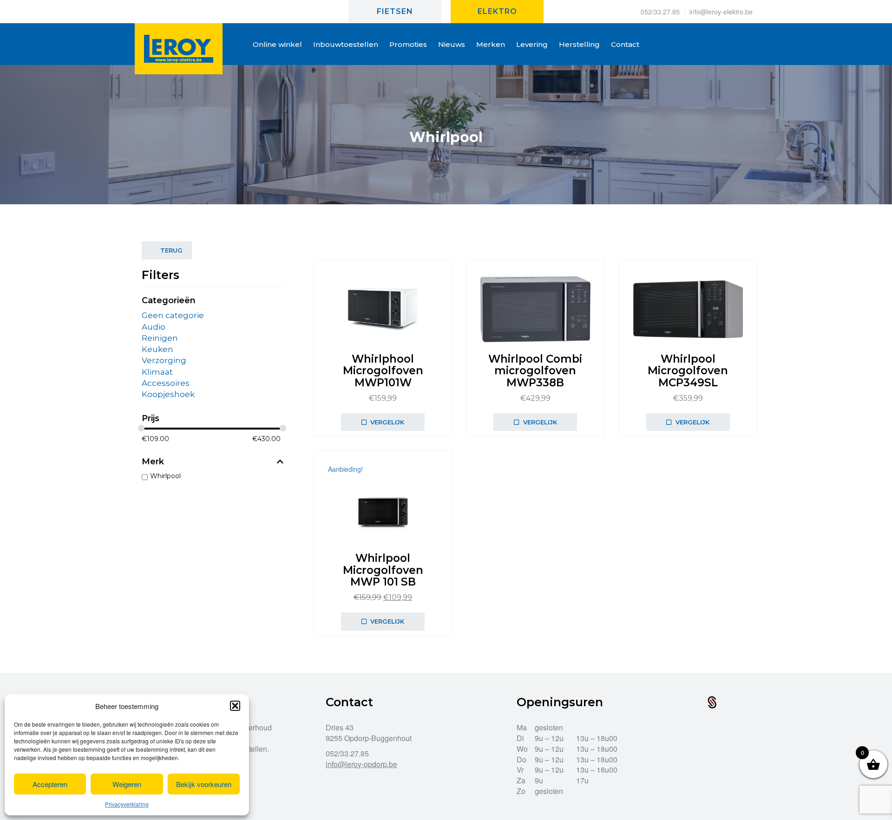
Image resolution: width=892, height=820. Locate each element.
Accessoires (166, 383)
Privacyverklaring (127, 804)
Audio (153, 327)
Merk (153, 462)
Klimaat (157, 372)
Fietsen (395, 11)
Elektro (497, 11)
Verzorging (164, 360)
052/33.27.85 (660, 11)
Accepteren (50, 784)
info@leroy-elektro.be (721, 11)
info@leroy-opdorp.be (361, 764)
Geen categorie (173, 315)
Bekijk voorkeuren (203, 784)
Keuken (157, 349)
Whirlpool (165, 476)
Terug (171, 250)
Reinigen (160, 338)
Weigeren (126, 784)
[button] (235, 705)
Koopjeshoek (168, 394)
